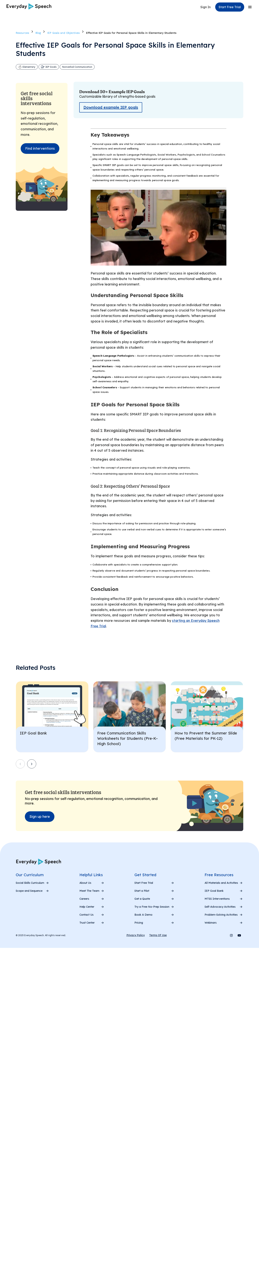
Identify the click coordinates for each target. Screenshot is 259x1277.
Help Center (86, 906)
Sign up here (39, 816)
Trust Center (87, 922)
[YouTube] (239, 935)
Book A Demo (143, 914)
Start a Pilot (141, 890)
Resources (22, 32)
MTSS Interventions (217, 898)
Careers (84, 898)
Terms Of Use (158, 935)
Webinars (211, 922)
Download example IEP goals (110, 107)
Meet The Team (89, 890)
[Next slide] (31, 763)
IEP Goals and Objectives (63, 32)
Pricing (138, 922)
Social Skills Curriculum (30, 883)
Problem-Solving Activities (221, 914)
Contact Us (86, 914)
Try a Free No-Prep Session (151, 906)
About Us (85, 883)
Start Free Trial (143, 883)
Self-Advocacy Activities (220, 906)
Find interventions (40, 148)
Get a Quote (142, 898)
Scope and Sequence (29, 890)
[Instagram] (231, 935)
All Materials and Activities (221, 883)
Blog (38, 32)
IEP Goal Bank (214, 890)
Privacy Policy (135, 935)
